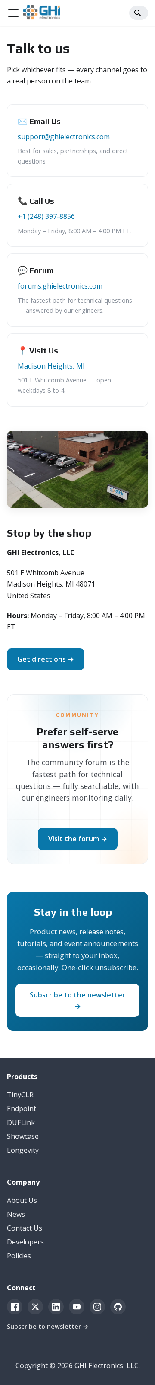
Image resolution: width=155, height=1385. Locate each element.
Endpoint (21, 1108)
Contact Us (24, 1228)
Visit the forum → (77, 838)
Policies (19, 1255)
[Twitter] (35, 1306)
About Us (22, 1200)
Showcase (23, 1136)
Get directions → (45, 659)
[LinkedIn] (56, 1306)
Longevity (23, 1150)
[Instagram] (97, 1306)
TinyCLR (20, 1095)
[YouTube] (76, 1306)
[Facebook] (14, 1306)
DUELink (21, 1122)
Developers (25, 1242)
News (16, 1214)
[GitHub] (118, 1306)
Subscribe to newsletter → (48, 1326)
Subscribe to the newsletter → (77, 1000)
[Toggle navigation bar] (13, 12)
